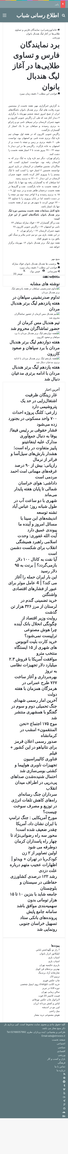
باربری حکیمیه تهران (49, 965)
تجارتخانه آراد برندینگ (49, 972)
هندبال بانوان (31, 263)
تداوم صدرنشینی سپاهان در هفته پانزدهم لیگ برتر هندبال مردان (35, 303)
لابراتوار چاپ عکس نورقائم (46, 999)
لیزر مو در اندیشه (51, 1007)
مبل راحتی (54, 1010)
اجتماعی (61, 1043)
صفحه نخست (58, 1039)
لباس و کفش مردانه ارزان (46, 1003)
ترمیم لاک (55, 976)
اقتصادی (61, 1051)
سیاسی (61, 1047)
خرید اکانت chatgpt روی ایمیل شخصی (40, 984)
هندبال (41, 263)
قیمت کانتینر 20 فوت (49, 995)
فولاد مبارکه (18, 263)
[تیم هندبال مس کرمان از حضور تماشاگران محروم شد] (34, 317)
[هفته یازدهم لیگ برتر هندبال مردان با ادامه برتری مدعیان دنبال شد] (34, 362)
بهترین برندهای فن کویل (48, 968)
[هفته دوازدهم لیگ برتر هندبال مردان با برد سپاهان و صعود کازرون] (34, 337)
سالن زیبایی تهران (50, 991)
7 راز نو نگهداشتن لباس (48, 949)
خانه (55, 29)
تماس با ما (60, 1066)
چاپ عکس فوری (51, 980)
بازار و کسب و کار (56, 1058)
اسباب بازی (54, 957)
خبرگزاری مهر (41, 105)
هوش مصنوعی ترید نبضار (47, 1014)
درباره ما (61, 1070)
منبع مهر (55, 258)
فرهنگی (61, 1062)
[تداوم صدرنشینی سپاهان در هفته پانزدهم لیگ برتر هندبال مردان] (34, 292)
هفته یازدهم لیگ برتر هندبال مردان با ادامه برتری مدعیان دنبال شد (35, 373)
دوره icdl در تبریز (51, 988)
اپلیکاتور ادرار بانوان (50, 953)
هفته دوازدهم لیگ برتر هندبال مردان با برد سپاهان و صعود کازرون (35, 347)
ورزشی (48, 29)
